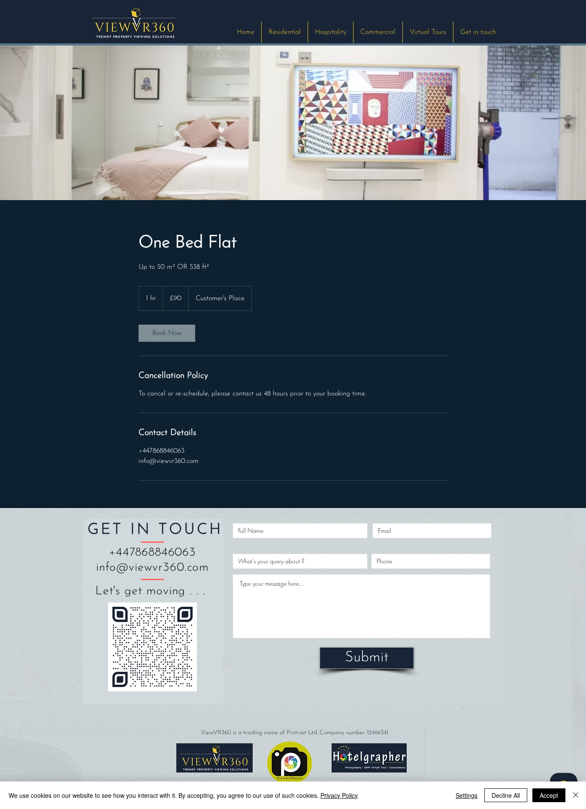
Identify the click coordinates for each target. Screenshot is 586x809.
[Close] (576, 795)
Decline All (506, 795)
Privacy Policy (339, 795)
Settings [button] (466, 795)
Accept (549, 795)
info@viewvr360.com (152, 568)
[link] (167, 333)
